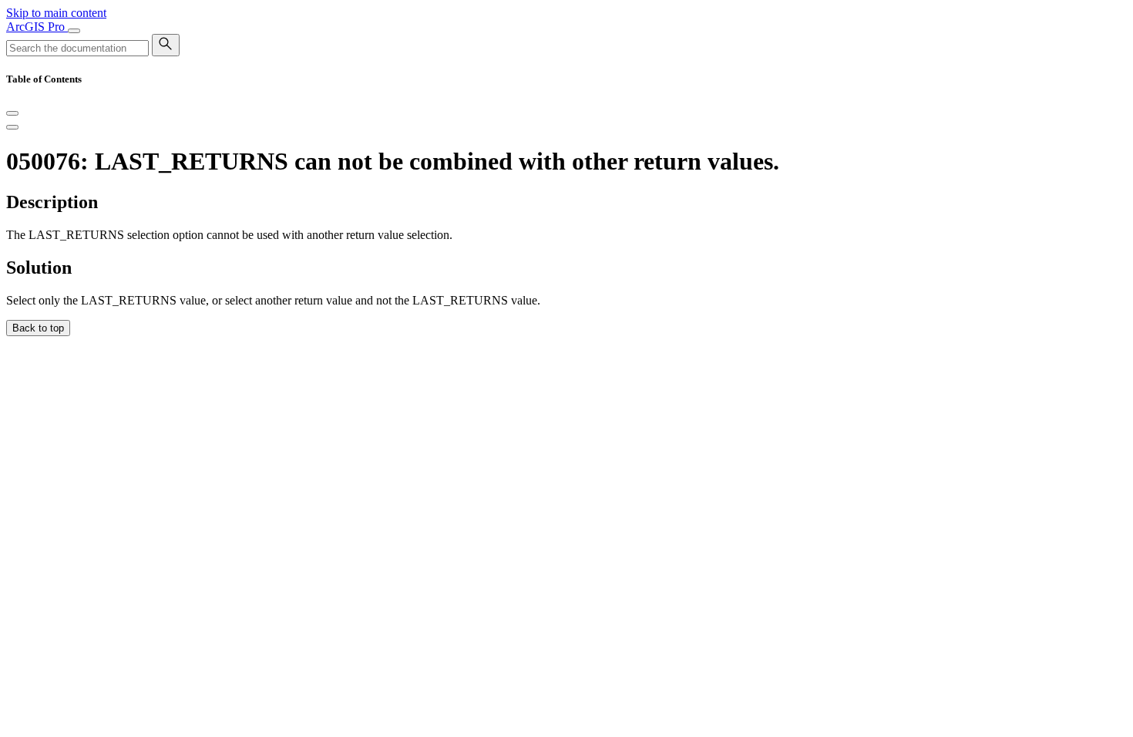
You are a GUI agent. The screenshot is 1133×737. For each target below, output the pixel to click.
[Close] (12, 113)
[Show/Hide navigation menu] (74, 31)
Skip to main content (56, 12)
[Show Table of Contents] (12, 127)
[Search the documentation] (166, 45)
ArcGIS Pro (37, 26)
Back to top (38, 328)
